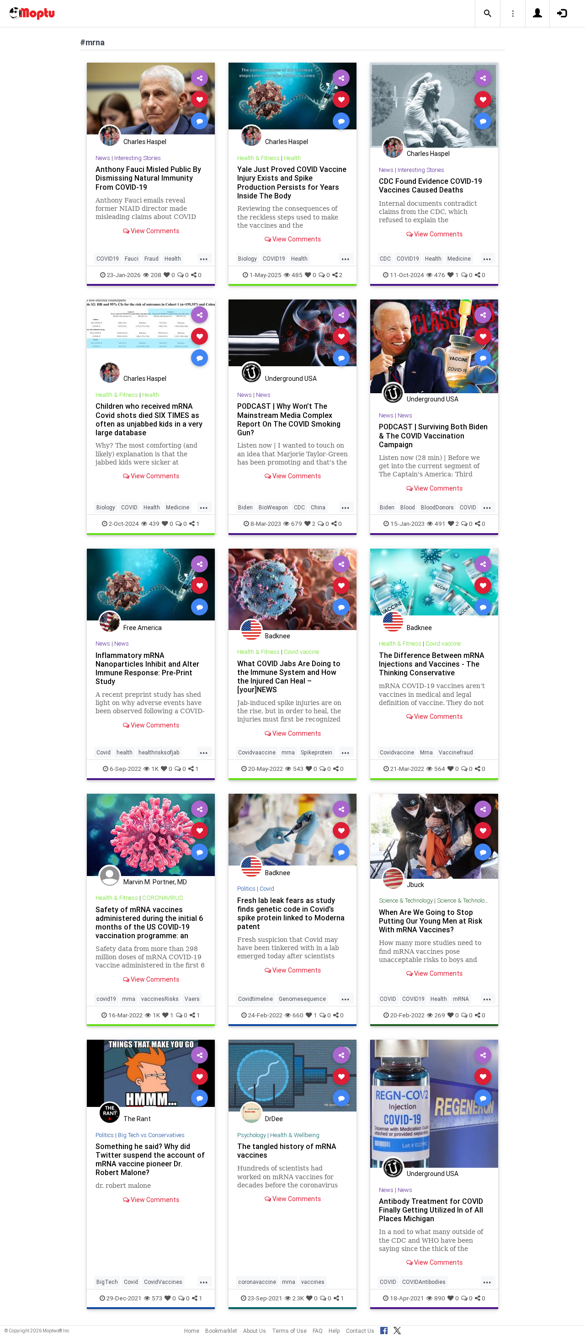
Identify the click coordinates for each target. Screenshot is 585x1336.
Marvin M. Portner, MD (155, 882)
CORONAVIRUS (162, 898)
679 (296, 523)
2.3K (298, 1298)
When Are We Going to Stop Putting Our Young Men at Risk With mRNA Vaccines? (430, 921)
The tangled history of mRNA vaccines (286, 1151)
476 (439, 275)
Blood (407, 507)
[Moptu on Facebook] (384, 1329)
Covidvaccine (397, 752)
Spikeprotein (316, 752)
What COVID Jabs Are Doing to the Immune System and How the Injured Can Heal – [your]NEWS (288, 676)
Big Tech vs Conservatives (151, 1135)
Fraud (151, 258)
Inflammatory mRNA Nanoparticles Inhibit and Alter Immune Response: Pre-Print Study (147, 668)
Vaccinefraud (456, 752)
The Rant (137, 1119)
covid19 (106, 998)
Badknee (277, 636)
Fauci (131, 258)
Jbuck (415, 885)
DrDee (274, 1119)
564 (439, 768)
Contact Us (360, 1330)
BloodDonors (437, 507)
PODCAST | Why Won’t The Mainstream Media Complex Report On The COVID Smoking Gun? (288, 419)
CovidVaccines (163, 1281)
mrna (288, 752)
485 (297, 275)
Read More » (150, 99)
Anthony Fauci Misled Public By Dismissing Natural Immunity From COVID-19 (148, 178)
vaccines (312, 1281)
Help (334, 1330)
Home (191, 1330)
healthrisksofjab (158, 752)
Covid (103, 752)
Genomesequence (302, 998)
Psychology (251, 1135)
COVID (129, 507)
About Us (254, 1330)
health (125, 752)
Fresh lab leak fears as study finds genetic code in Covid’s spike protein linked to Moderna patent (291, 913)
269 (440, 1015)
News (103, 158)
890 (439, 1298)
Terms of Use (289, 1330)
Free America (142, 628)
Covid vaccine (301, 652)
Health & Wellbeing (294, 1135)
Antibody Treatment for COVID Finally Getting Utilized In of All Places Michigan (431, 1210)
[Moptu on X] (397, 1329)
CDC (385, 258)
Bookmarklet (221, 1330)
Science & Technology (406, 900)
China (318, 507)
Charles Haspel (144, 142)
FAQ (318, 1330)
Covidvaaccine (257, 752)
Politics (246, 888)
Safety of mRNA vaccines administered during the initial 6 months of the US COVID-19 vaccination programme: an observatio (149, 927)
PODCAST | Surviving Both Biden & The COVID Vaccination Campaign (433, 435)
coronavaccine (257, 1281)
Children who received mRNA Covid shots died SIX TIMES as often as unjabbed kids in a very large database (149, 419)
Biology (247, 258)
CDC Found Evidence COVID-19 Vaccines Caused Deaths (430, 185)
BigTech (107, 1281)
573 (157, 1298)
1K (155, 768)
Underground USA (291, 378)
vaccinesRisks (160, 998)
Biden (245, 507)
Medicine (459, 258)
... (204, 258)
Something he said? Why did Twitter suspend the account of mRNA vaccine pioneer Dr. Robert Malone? (150, 1159)
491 (440, 523)
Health (173, 258)
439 (154, 523)
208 (156, 275)
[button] (488, 13)
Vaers (192, 998)
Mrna (426, 752)
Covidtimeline (255, 998)
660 (297, 1015)
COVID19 (107, 258)
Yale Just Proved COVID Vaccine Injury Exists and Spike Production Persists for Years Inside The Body (291, 182)
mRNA (461, 998)
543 (298, 768)
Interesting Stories (137, 158)
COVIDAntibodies (424, 1281)
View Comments (154, 231)
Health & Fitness (258, 158)
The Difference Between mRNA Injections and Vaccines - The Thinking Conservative (431, 664)
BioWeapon (273, 507)
